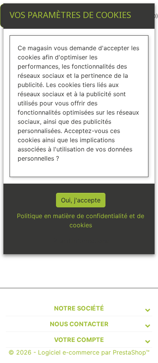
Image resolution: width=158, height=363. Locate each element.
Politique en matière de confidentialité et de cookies (80, 220)
